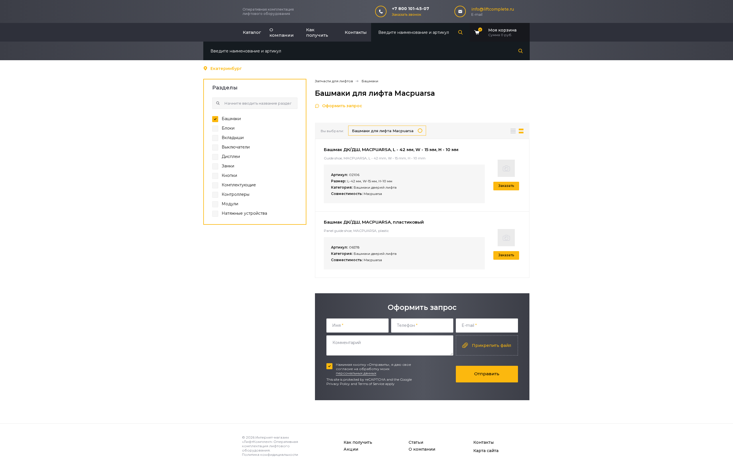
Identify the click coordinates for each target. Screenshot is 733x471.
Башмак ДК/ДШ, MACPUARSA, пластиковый (374, 222)
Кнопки (229, 175)
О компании (281, 32)
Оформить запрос (342, 105)
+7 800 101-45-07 (410, 8)
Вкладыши (233, 137)
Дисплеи (231, 156)
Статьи (416, 442)
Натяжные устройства (244, 213)
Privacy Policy (338, 384)
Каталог (252, 32)
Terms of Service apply (376, 384)
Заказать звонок (406, 14)
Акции (351, 449)
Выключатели (236, 147)
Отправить (486, 373)
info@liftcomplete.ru (492, 9)
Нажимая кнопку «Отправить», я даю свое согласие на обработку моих (373, 368)
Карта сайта (485, 450)
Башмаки (231, 118)
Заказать (506, 185)
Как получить (317, 32)
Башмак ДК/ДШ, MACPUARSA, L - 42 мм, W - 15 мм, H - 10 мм (391, 149)
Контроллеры (235, 194)
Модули (230, 203)
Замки (228, 166)
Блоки (228, 128)
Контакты (356, 32)
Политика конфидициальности (270, 454)
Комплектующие (239, 184)
